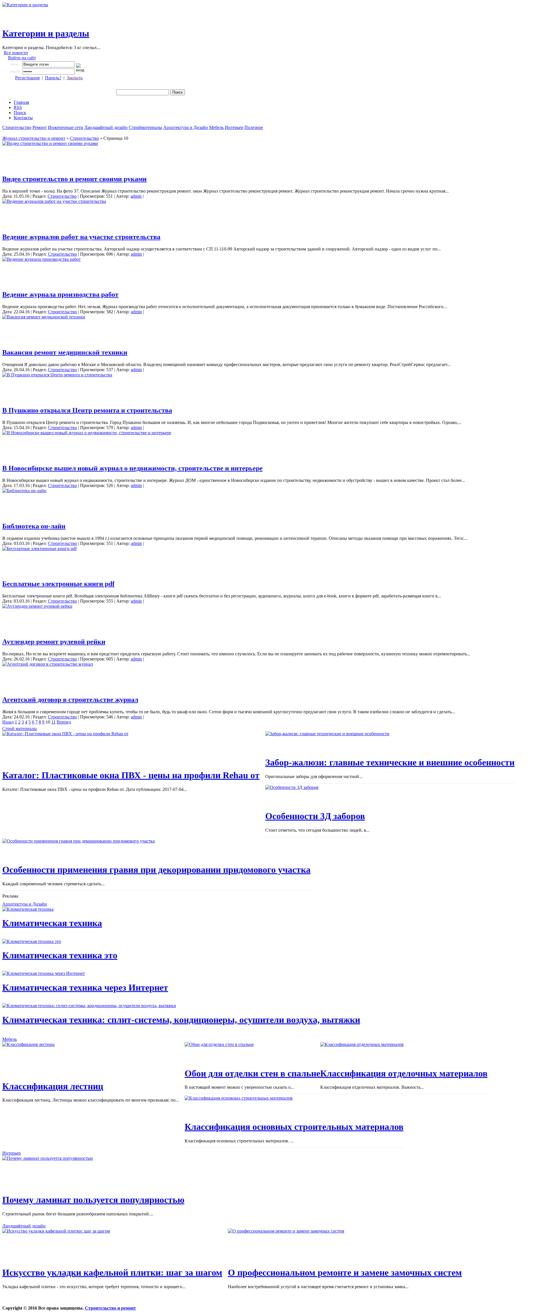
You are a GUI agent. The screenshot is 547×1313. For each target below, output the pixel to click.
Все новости (16, 52)
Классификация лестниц (52, 1086)
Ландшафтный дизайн (106, 127)
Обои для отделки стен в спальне (252, 1073)
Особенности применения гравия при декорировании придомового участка (156, 869)
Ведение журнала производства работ (60, 294)
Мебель (216, 127)
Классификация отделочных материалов (403, 1073)
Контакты (23, 117)
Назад (8, 722)
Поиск (20, 112)
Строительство (16, 127)
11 (53, 722)
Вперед (64, 722)
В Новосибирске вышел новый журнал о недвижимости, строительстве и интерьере (132, 468)
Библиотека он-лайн (34, 526)
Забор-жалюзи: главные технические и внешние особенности (390, 762)
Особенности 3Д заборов (315, 816)
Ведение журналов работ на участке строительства (81, 237)
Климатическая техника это (59, 955)
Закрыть (75, 77)
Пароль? (53, 77)
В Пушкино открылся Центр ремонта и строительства (87, 410)
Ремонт (39, 127)
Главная (21, 102)
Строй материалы (19, 728)
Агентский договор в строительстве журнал (70, 699)
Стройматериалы (145, 127)
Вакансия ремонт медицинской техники (64, 352)
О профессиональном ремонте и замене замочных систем (345, 1272)
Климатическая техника (52, 923)
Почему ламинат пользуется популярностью (93, 1200)
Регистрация (27, 77)
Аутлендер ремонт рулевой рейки (53, 641)
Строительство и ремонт (110, 1308)
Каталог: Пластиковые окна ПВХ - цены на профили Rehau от (131, 775)
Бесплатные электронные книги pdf (58, 583)
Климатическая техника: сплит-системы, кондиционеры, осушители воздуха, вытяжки (181, 1020)
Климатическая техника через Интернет (85, 987)
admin (136, 196)
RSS (18, 107)
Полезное (253, 127)
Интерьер (234, 127)
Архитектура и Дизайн (185, 127)
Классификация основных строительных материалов (294, 1127)
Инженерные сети (65, 127)
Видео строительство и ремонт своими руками (74, 179)
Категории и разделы (45, 33)
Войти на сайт (22, 57)
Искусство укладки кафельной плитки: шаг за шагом (112, 1272)
